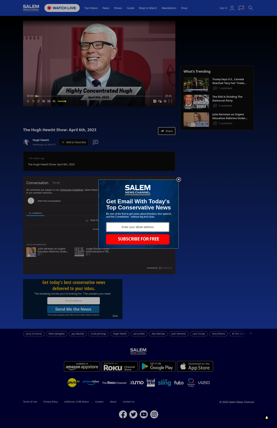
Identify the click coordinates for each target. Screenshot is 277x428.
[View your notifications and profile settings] (267, 418)
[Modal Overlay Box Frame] (138, 214)
